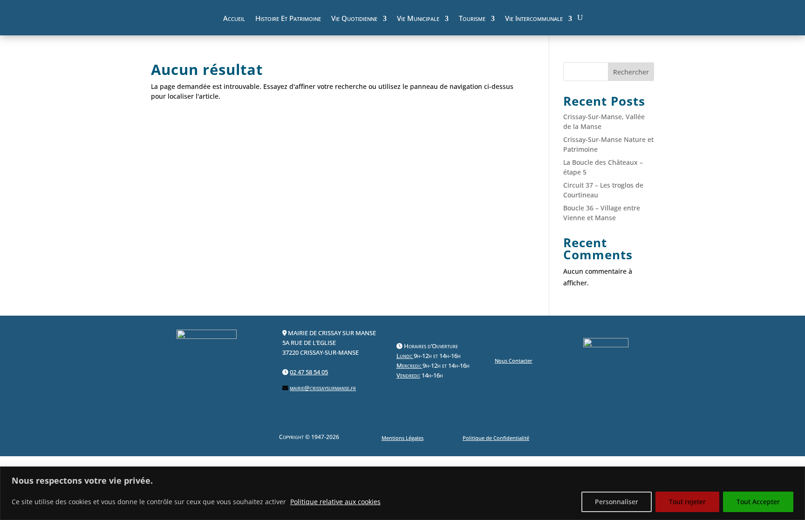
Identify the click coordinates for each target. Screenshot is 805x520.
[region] (402, 493)
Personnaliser (616, 501)
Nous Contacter (513, 360)
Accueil (234, 19)
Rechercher (631, 72)
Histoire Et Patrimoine (288, 19)
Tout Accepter (758, 501)
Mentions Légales (402, 437)
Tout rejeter (687, 501)
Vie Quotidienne (354, 19)
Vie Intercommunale (534, 19)
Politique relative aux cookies (335, 501)
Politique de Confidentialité (496, 437)
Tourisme (472, 19)
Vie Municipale (418, 19)
